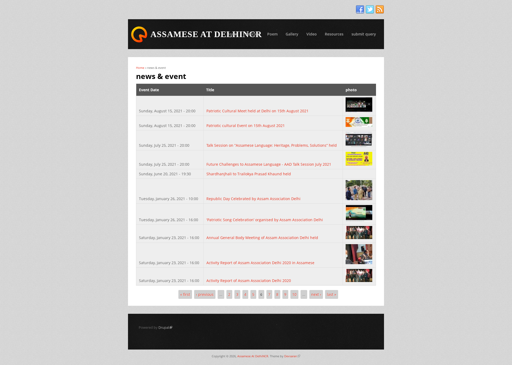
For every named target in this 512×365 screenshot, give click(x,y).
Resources (334, 34)
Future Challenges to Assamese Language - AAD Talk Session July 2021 (268, 164)
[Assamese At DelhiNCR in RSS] (379, 9)
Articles (252, 34)
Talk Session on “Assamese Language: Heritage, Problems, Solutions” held (271, 145)
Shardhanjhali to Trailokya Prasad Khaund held (248, 173)
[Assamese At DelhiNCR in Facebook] (360, 9)
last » (331, 294)
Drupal (165, 327)
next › (316, 294)
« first (185, 294)
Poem (272, 34)
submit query (363, 34)
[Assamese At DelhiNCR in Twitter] (370, 9)
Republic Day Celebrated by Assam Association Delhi (253, 198)
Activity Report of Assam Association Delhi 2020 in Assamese (260, 262)
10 (294, 294)
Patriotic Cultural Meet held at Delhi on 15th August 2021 (257, 110)
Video (311, 34)
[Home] (139, 34)
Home (232, 34)
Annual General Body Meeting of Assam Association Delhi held (262, 237)
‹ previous (205, 294)
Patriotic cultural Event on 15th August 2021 (245, 125)
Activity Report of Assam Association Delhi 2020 (248, 280)
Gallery (292, 34)
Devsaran (292, 356)
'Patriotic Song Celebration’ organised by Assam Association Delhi (264, 219)
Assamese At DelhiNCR (252, 356)
